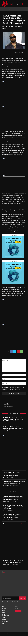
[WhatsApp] (21, 351)
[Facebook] (11, 351)
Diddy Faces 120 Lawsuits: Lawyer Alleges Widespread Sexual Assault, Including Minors (13, 428)
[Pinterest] (18, 351)
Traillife (6, 404)
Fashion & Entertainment (15, 26)
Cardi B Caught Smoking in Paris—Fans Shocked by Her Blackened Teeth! (14, 482)
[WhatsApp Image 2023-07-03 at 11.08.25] (13, 300)
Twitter (20, 629)
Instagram (7, 629)
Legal (4, 432)
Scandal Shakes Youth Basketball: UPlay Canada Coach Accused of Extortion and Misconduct (12, 474)
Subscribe (22, 598)
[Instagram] (3, 629)
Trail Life (4, 28)
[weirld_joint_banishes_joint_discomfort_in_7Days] (13, 259)
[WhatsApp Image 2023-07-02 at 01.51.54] (13, 82)
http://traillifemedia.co (8, 406)
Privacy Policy (15, 601)
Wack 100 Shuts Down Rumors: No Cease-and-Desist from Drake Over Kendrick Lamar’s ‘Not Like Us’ (13, 419)
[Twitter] (14, 351)
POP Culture (5, 26)
